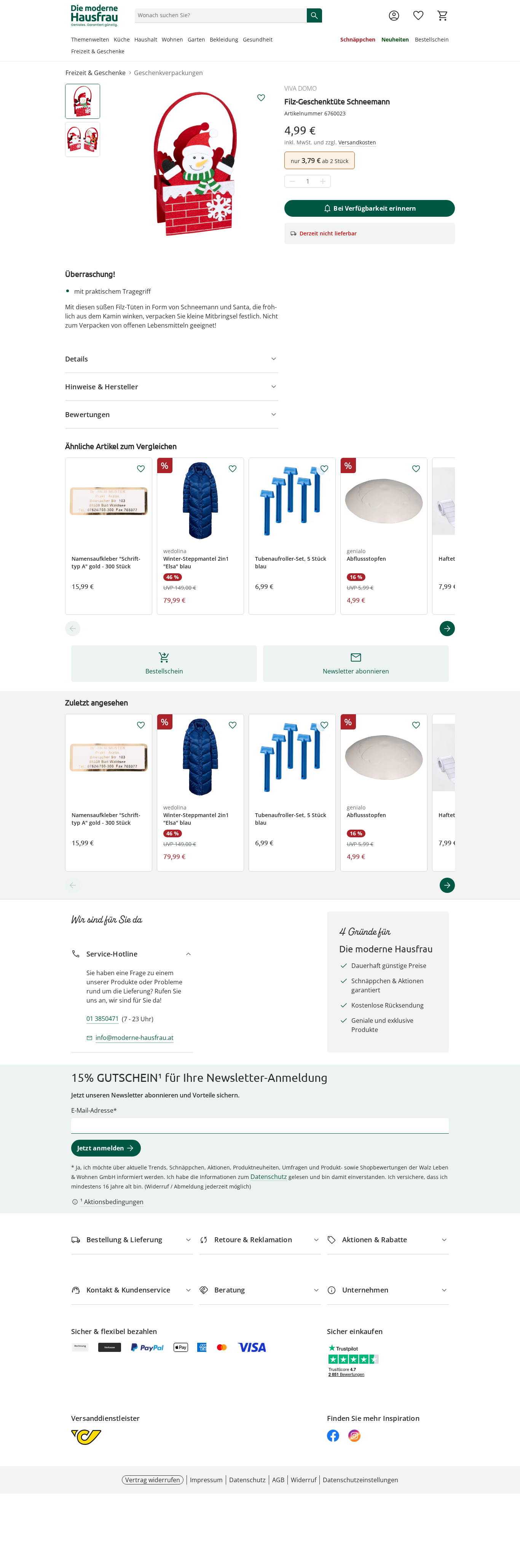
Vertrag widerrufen (152, 1480)
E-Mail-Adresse (92, 1110)
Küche (122, 39)
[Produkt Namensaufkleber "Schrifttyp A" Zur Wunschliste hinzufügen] (141, 469)
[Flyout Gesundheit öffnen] (275, 40)
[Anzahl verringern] (292, 182)
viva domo (300, 88)
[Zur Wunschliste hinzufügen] (261, 98)
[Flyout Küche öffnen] (132, 40)
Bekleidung (224, 39)
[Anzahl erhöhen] (322, 182)
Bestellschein (432, 39)
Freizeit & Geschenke (97, 51)
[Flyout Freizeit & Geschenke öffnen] (126, 52)
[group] (195, 164)
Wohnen (172, 39)
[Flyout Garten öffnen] (207, 40)
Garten (196, 39)
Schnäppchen (357, 39)
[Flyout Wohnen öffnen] (185, 40)
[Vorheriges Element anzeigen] (72, 628)
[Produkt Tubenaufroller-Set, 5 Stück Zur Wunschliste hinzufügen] (324, 469)
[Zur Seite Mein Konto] (394, 16)
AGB (278, 1480)
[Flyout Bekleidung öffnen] (240, 40)
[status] (219, 15)
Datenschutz (268, 1176)
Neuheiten (395, 39)
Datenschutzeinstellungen (360, 1480)
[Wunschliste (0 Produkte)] (418, 16)
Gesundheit (258, 39)
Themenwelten (90, 39)
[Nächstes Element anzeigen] (447, 628)
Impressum (206, 1480)
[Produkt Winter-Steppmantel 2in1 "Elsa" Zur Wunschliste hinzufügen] (233, 469)
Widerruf (303, 1480)
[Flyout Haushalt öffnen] (159, 40)
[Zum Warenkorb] (443, 16)
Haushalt (145, 39)
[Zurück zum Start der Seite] (511, 1495)
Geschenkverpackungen (168, 73)
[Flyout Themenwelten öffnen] (111, 40)
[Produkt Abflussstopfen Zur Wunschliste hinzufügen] (416, 469)
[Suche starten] (314, 15)
